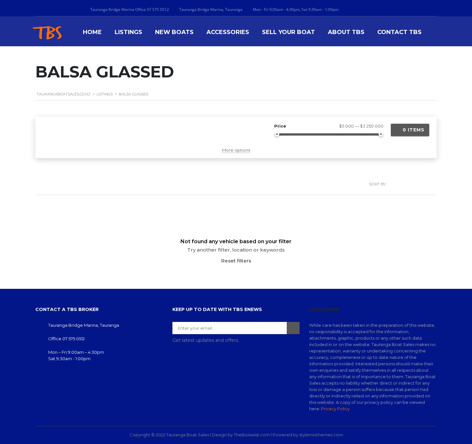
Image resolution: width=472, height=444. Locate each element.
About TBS (346, 32)
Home (92, 32)
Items (413, 130)
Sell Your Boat (288, 32)
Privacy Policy (335, 408)
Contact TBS (399, 32)
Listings (128, 32)
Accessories (227, 32)
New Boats (174, 32)
